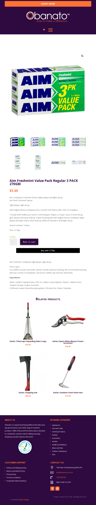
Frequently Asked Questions (16, 481)
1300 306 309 (61, 477)
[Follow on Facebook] (52, 489)
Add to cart (29, 241)
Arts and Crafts (57, 428)
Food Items (56, 438)
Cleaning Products (58, 432)
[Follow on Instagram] (57, 489)
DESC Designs (24, 500)
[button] (82, 56)
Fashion (55, 435)
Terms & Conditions (13, 478)
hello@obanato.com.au (64, 472)
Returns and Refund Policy (15, 471)
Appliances (56, 425)
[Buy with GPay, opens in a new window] (48, 250)
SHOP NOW (48, 3)
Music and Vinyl (57, 448)
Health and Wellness (59, 445)
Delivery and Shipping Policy (16, 468)
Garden (55, 441)
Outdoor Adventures (59, 451)
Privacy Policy (11, 474)
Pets (53, 454)
